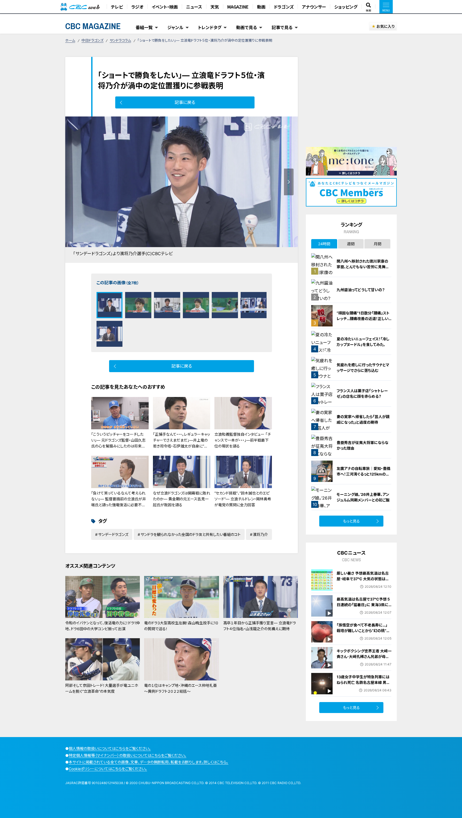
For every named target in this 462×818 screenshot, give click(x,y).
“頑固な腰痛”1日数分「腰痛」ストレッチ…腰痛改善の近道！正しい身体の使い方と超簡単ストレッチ (363, 318)
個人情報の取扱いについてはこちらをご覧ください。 (110, 748)
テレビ (117, 6)
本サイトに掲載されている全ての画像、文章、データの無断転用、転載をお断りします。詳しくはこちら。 (148, 762)
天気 (214, 6)
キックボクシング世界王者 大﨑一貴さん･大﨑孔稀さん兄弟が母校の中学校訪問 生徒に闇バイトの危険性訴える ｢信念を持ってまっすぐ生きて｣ (364, 662)
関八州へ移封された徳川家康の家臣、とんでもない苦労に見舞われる (363, 267)
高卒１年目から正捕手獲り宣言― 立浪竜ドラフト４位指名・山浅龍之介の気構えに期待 (259, 626)
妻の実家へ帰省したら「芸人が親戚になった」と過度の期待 (363, 419)
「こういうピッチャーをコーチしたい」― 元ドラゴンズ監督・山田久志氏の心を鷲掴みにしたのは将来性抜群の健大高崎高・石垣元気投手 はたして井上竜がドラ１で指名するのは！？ (119, 449)
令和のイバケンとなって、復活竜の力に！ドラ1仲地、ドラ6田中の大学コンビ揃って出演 (102, 626)
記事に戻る (185, 102)
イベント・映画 (165, 6)
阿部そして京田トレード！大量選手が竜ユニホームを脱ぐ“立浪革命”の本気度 (101, 688)
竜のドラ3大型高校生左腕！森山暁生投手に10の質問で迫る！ (181, 626)
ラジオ (137, 6)
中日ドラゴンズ (92, 40)
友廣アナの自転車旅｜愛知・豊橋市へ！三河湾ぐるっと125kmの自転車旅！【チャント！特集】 (363, 474)
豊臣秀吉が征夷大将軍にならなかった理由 (362, 445)
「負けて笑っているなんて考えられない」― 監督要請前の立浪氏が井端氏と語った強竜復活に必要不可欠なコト (118, 502)
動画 (261, 6)
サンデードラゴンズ (113, 534)
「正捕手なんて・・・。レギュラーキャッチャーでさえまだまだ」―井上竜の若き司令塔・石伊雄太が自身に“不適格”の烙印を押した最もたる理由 (181, 443)
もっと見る (351, 521)
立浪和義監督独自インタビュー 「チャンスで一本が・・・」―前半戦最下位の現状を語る (242, 440)
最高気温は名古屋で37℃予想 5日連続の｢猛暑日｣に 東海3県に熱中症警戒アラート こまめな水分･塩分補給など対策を (363, 607)
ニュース (194, 6)
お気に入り (385, 26)
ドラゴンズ (284, 6)
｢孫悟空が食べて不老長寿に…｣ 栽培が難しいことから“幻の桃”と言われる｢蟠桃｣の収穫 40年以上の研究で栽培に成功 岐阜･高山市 (364, 633)
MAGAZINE (238, 6)
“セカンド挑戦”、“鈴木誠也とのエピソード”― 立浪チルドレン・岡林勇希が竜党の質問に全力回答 (242, 499)
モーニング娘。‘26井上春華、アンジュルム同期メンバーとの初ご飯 (363, 497)
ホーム (70, 40)
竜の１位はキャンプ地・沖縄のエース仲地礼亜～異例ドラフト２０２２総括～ (180, 688)
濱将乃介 (260, 534)
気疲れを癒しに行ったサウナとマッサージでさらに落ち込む (363, 368)
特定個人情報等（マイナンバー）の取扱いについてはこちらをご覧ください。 (127, 755)
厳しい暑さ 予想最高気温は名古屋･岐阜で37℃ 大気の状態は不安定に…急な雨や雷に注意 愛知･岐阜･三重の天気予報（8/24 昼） (364, 581)
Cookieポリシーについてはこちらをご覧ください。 (108, 768)
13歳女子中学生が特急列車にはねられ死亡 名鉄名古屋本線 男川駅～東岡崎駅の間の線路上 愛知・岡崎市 (363, 685)
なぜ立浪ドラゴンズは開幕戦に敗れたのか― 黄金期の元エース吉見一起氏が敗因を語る (181, 499)
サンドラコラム (120, 40)
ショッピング (345, 6)
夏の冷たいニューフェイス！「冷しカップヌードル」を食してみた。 (363, 342)
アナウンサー (314, 6)
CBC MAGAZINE (93, 26)
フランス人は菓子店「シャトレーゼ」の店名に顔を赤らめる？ (362, 393)
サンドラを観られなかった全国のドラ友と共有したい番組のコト (191, 534)
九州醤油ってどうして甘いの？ (361, 289)
